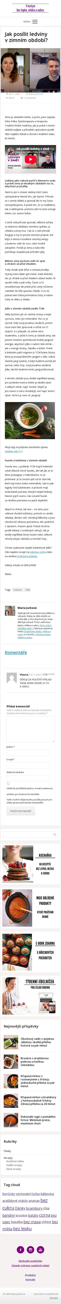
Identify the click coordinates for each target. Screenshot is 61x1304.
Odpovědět (48, 674)
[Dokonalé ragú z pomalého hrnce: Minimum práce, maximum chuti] (11, 1120)
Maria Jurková (36, 94)
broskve (21, 1215)
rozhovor (18, 590)
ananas (34, 1200)
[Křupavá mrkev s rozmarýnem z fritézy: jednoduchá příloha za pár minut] (11, 1081)
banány (8, 1215)
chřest (46, 1222)
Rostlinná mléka (15, 1161)
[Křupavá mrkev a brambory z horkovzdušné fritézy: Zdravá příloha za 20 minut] (11, 1100)
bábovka (47, 1194)
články (20, 1208)
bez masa (32, 1221)
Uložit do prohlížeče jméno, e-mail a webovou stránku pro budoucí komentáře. (30, 791)
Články (7, 1151)
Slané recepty (13, 1169)
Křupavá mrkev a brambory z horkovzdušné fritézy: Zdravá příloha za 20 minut (38, 1100)
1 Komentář (30, 97)
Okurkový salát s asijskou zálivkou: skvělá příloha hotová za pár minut (37, 1042)
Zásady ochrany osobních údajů (30, 1265)
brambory (34, 1208)
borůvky (8, 1194)
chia (46, 1208)
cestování (23, 1194)
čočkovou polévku (27, 556)
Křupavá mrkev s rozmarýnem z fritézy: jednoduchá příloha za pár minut (38, 1081)
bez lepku (22, 1228)
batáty (33, 1215)
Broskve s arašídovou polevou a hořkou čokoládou (35, 1061)
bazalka (17, 1222)
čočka (35, 1194)
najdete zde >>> (14, 451)
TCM (27, 590)
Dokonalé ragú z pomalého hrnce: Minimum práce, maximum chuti (38, 1120)
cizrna (44, 1215)
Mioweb (54, 1297)
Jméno (11, 746)
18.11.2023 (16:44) (38, 674)
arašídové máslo (15, 1200)
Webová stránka (15, 772)
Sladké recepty (14, 1165)
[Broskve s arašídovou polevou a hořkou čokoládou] (11, 1062)
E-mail (10, 759)
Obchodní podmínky (30, 1261)
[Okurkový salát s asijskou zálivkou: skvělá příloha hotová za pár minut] (11, 1042)
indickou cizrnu (38, 552)
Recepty (8, 1157)
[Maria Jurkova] (30, 8)
